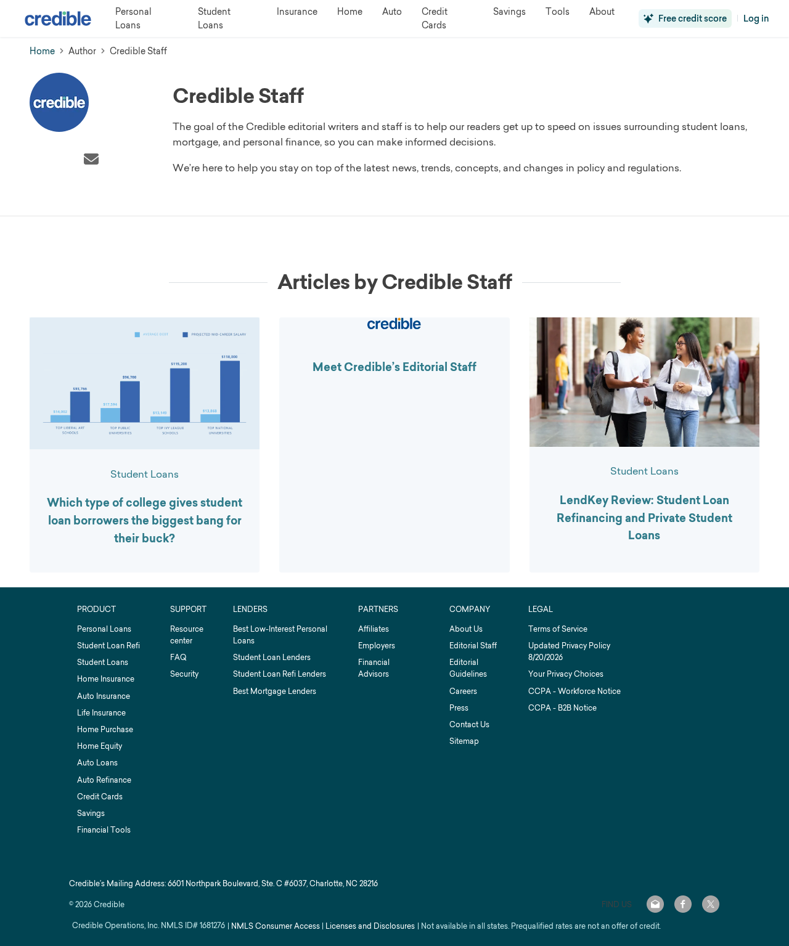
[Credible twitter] (710, 904)
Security (184, 674)
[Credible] (58, 18)
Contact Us (469, 724)
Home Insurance (105, 679)
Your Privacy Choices (565, 674)
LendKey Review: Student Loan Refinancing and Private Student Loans (644, 518)
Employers (376, 645)
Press (458, 708)
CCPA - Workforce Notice (574, 691)
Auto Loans (97, 762)
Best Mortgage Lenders (274, 691)
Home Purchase (105, 729)
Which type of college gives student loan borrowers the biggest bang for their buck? (144, 521)
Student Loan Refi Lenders (279, 674)
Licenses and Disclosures (370, 926)
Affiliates (373, 629)
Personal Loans (104, 629)
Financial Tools (104, 830)
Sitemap (464, 741)
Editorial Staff (473, 645)
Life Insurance (101, 712)
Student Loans (144, 474)
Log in (756, 18)
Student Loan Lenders (272, 657)
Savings (91, 813)
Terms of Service (557, 629)
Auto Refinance (104, 780)
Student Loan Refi (108, 645)
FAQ (178, 657)
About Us (466, 629)
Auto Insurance (103, 696)
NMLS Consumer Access (275, 926)
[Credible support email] (655, 904)
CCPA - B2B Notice (562, 708)
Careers (463, 691)
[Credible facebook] (683, 904)
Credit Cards (100, 796)
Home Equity (99, 746)
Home (42, 51)
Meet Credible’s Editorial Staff (394, 367)
